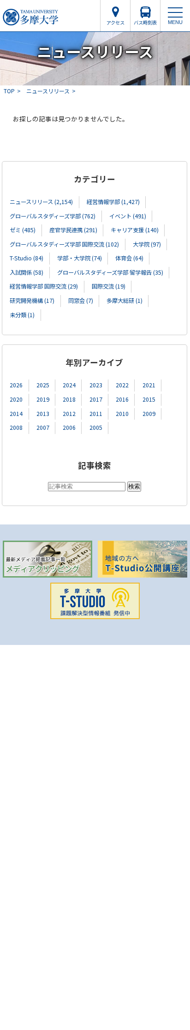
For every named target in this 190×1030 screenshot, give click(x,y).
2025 (42, 385)
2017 (95, 399)
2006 (69, 427)
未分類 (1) (22, 315)
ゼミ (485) (23, 230)
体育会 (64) (129, 258)
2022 (122, 385)
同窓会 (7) (80, 300)
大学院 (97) (147, 244)
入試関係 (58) (26, 272)
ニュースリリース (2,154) (41, 202)
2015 (148, 399)
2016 (122, 399)
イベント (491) (127, 216)
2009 (148, 414)
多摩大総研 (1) (124, 300)
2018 (69, 399)
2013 (42, 414)
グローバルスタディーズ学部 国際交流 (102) (64, 244)
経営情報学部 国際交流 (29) (44, 286)
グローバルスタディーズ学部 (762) (52, 216)
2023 (95, 385)
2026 (16, 385)
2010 (122, 414)
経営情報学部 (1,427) (113, 202)
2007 (42, 427)
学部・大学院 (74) (79, 258)
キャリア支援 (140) (135, 230)
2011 (95, 414)
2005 (95, 427)
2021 (148, 385)
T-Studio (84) (26, 258)
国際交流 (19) (108, 286)
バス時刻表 (145, 22)
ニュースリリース (48, 91)
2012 (69, 414)
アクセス (116, 22)
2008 (16, 427)
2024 (69, 385)
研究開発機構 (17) (32, 300)
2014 (16, 414)
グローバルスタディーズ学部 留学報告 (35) (110, 272)
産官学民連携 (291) (73, 230)
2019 (42, 399)
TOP (9, 91)
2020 (16, 399)
